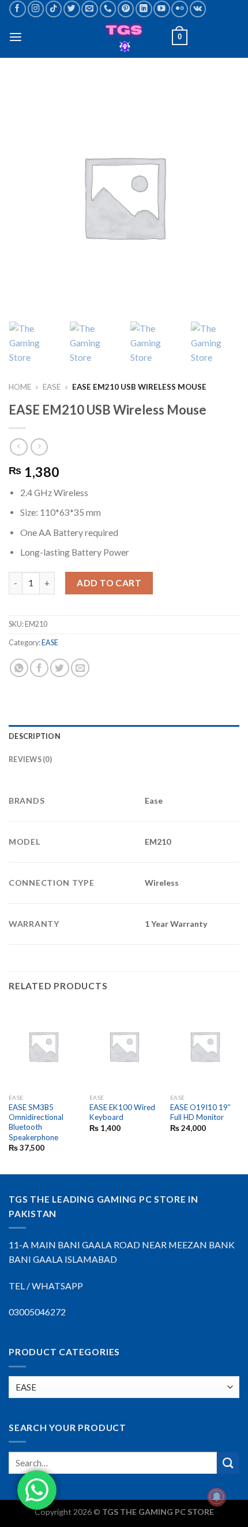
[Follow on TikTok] (54, 9)
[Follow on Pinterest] (126, 9)
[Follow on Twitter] (71, 9)
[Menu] (15, 37)
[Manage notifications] (217, 1497)
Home (20, 386)
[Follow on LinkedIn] (144, 9)
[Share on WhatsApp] (19, 668)
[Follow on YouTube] (161, 9)
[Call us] (108, 9)
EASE (52, 386)
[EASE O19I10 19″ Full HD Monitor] (204, 1046)
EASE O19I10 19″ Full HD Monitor (200, 1112)
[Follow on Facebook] (17, 9)
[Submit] (228, 1463)
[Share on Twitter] (59, 668)
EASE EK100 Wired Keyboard (122, 1112)
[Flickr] (179, 9)
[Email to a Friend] (80, 668)
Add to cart (109, 583)
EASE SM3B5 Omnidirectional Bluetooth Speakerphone (36, 1122)
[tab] (124, 736)
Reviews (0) (30, 759)
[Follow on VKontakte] (198, 9)
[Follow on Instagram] (36, 9)
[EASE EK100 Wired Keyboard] (124, 1046)
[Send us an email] (89, 9)
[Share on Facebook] (39, 668)
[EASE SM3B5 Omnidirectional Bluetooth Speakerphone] (43, 1046)
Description (35, 736)
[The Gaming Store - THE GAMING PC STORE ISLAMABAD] (124, 37)
